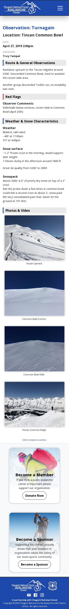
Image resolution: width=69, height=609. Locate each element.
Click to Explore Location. (34, 439)
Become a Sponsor (34, 564)
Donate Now (34, 496)
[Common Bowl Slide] (34, 348)
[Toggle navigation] (60, 8)
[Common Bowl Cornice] (34, 293)
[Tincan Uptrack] (34, 238)
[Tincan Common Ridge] (34, 404)
